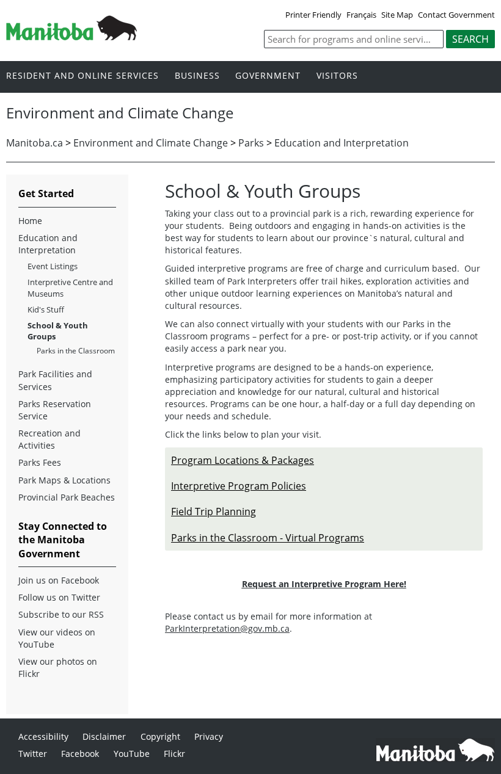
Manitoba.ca (34, 143)
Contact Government (456, 14)
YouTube (132, 753)
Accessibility (43, 736)
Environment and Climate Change (150, 143)
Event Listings (52, 266)
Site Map (397, 14)
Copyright (160, 736)
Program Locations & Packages (242, 460)
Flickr (174, 753)
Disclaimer (104, 736)
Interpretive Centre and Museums (70, 287)
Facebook (80, 753)
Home (30, 220)
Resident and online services (82, 76)
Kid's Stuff (45, 309)
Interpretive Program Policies (238, 486)
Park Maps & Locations (64, 480)
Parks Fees (39, 462)
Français (361, 14)
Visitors (337, 76)
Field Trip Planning (213, 511)
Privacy (208, 736)
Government (268, 76)
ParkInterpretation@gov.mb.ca (227, 628)
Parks (251, 143)
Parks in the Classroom (76, 350)
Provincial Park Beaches (66, 497)
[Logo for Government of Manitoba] (71, 36)
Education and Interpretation (341, 143)
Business (197, 76)
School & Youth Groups (57, 331)
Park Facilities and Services (55, 380)
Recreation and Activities (49, 439)
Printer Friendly (313, 14)
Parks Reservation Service (54, 410)
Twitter (32, 753)
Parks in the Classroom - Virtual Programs (267, 537)
